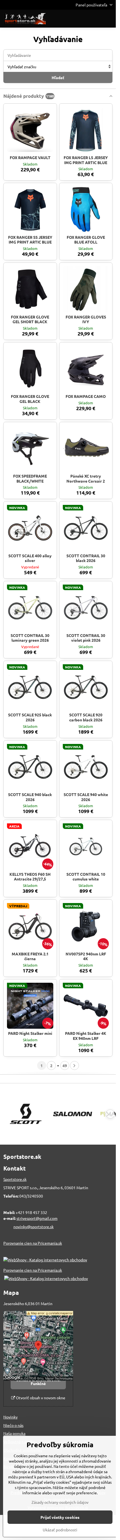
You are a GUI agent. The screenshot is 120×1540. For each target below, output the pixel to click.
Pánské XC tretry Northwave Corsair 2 (85, 478)
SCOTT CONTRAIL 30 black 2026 (85, 558)
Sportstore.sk (15, 1179)
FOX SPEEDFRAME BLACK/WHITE (30, 478)
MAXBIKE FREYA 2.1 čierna (30, 956)
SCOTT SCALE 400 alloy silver (30, 558)
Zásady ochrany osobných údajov (60, 1502)
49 (65, 1065)
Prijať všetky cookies (60, 1517)
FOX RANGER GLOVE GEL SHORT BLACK (30, 319)
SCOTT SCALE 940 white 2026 (86, 797)
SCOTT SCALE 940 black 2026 (30, 797)
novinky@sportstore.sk (33, 1226)
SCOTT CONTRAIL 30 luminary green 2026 (30, 638)
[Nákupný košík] (95, 18)
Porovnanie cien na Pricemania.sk (32, 1242)
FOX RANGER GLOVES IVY (86, 319)
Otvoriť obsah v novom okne (40, 1397)
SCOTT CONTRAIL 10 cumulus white (85, 877)
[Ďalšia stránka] (74, 1065)
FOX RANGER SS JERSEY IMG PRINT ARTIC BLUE (30, 240)
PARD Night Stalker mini (30, 1033)
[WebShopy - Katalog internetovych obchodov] (45, 1259)
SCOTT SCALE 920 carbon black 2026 (85, 717)
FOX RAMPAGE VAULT (30, 157)
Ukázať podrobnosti (60, 1529)
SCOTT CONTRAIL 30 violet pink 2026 (85, 638)
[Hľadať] (82, 18)
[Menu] (109, 18)
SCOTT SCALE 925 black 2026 (30, 717)
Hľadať (58, 77)
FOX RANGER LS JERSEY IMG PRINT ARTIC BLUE (86, 160)
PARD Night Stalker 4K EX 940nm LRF (85, 1036)
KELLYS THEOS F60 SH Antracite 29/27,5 (30, 877)
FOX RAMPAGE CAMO (86, 396)
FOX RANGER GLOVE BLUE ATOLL (86, 240)
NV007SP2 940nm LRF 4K (86, 956)
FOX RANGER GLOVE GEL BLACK (30, 399)
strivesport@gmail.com (36, 1218)
